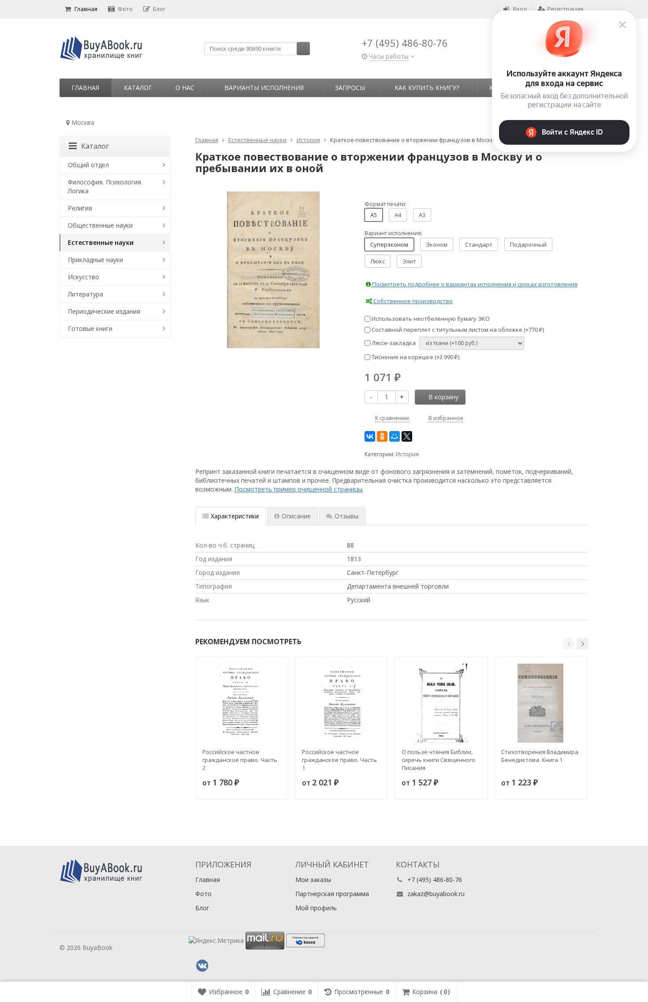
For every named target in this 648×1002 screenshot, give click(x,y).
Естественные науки (101, 242)
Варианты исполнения (264, 87)
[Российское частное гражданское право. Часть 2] (241, 703)
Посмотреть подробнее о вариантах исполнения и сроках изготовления (474, 284)
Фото (125, 9)
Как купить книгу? (427, 87)
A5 (373, 215)
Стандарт (478, 244)
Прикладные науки (95, 259)
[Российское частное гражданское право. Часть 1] (341, 703)
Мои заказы (313, 879)
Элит (409, 261)
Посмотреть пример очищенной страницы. (299, 489)
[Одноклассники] (382, 436)
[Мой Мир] (394, 436)
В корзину (443, 397)
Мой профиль (316, 908)
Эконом (436, 244)
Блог (159, 9)
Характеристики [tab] (235, 516)
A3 (422, 215)
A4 (398, 215)
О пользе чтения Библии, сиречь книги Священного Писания (438, 760)
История (407, 454)
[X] (407, 436)
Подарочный (528, 244)
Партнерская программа (332, 893)
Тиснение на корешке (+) (414, 357)
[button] (568, 643)
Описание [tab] (296, 516)
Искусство (83, 277)
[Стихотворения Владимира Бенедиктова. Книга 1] (540, 703)
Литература (85, 294)
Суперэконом (389, 244)
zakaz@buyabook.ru (436, 893)
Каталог (138, 87)
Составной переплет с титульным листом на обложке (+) (457, 330)
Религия (80, 208)
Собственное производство (412, 301)
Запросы (350, 87)
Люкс (377, 261)
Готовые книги (90, 328)
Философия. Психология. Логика (105, 186)
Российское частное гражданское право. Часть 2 (239, 760)
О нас (184, 87)
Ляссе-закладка (393, 343)
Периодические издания (104, 311)
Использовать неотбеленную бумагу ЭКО (430, 319)
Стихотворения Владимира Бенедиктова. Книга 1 (539, 756)
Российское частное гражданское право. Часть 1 (339, 760)
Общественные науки (100, 225)
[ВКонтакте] (370, 436)
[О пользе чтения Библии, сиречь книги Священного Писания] (441, 703)
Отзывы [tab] (346, 516)
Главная (85, 9)
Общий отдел (88, 165)
